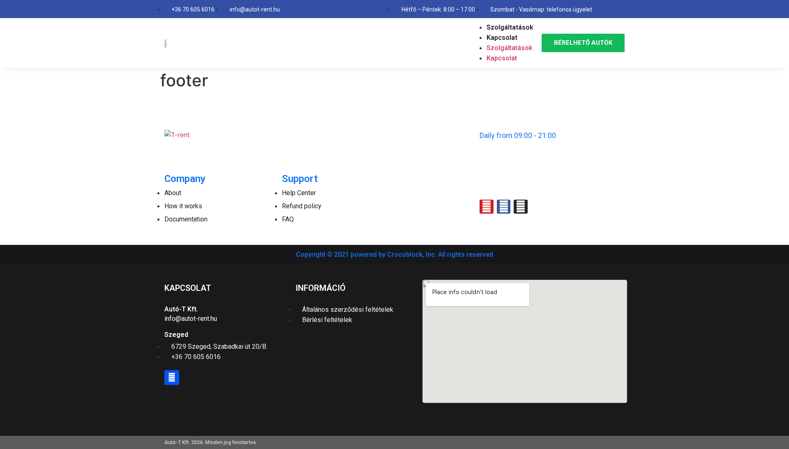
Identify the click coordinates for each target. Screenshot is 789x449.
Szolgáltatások (510, 27)
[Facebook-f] (504, 207)
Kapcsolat (502, 37)
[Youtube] (487, 207)
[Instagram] (521, 207)
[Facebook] (171, 377)
